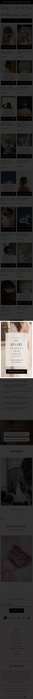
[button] (30, 323)
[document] (16, 349)
